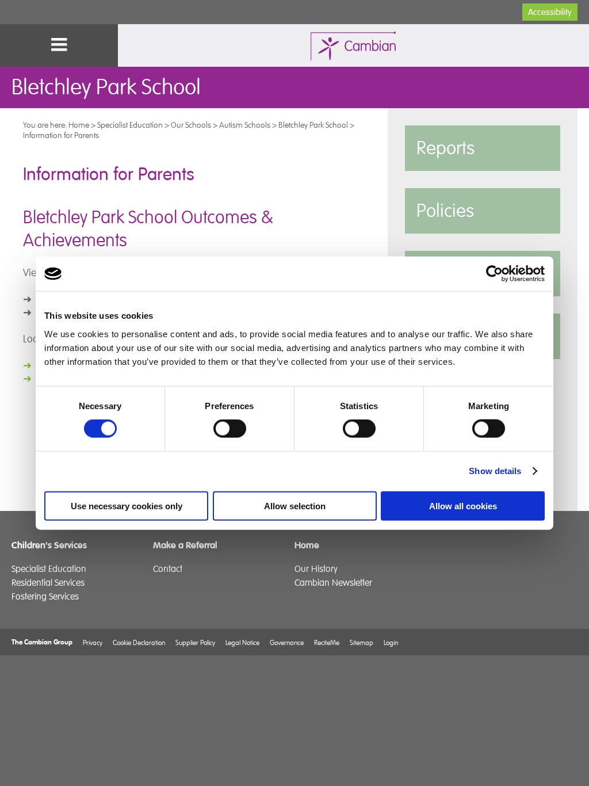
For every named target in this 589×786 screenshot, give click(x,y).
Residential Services (48, 583)
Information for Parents (61, 135)
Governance (287, 642)
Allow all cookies (463, 505)
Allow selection (295, 505)
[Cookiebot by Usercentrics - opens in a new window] (494, 274)
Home (78, 125)
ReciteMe (326, 642)
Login (391, 642)
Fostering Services (45, 596)
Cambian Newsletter (333, 583)
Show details (495, 471)
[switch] (229, 428)
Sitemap (361, 642)
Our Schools (191, 125)
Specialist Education (130, 125)
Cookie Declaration (139, 642)
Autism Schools (244, 125)
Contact (167, 569)
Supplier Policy (195, 642)
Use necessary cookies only (126, 505)
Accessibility (550, 12)
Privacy (92, 642)
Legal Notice (242, 642)
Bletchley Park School (313, 125)
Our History (316, 569)
